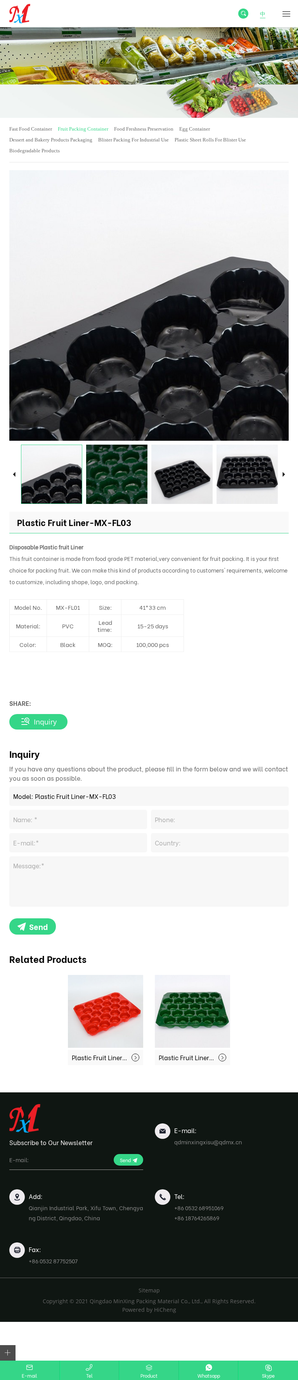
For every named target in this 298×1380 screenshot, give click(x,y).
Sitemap (149, 1290)
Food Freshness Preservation (143, 129)
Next (284, 474)
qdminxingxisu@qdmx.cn (208, 1142)
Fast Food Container (30, 129)
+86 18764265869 (196, 1218)
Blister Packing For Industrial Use (133, 140)
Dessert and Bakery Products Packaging (50, 140)
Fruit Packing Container (83, 129)
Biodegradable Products (34, 151)
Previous (14, 474)
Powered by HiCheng (149, 1309)
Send (38, 926)
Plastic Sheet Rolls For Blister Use (210, 140)
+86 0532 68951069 (199, 1208)
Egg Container (194, 129)
